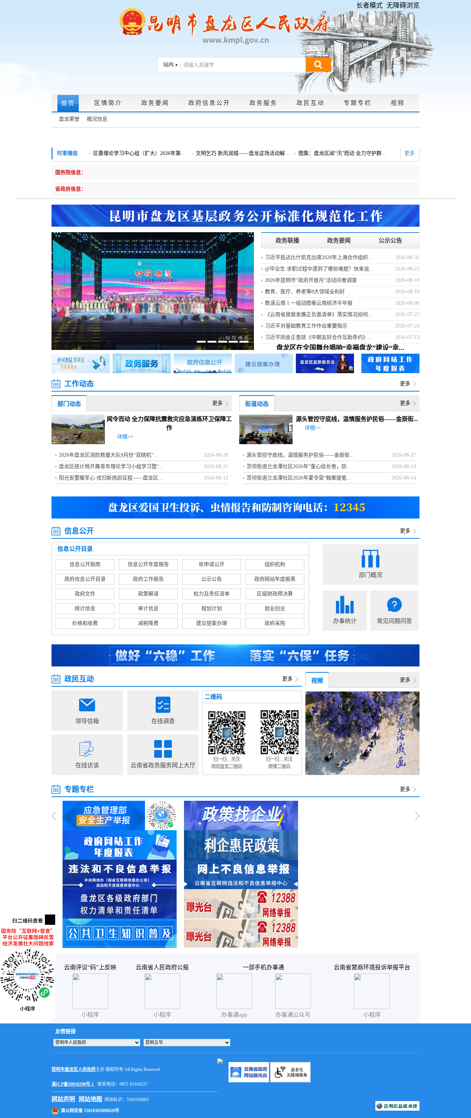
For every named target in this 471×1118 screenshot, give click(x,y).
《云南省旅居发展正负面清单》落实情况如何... (318, 314)
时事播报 (67, 153)
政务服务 (263, 103)
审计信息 (148, 608)
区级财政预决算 (275, 594)
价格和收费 (85, 623)
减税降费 (148, 623)
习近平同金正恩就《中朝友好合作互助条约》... (318, 337)
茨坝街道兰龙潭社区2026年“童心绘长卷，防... (299, 466)
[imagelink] (220, 1061)
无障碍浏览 (402, 5)
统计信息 (85, 608)
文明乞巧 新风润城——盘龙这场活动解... (242, 153)
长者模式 (369, 5)
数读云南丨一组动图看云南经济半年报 (309, 303)
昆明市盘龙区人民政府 (74, 1069)
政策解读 (148, 594)
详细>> (125, 436)
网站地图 (90, 1099)
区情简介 (108, 103)
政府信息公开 (209, 103)
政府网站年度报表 (274, 579)
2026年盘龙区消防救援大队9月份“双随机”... (108, 455)
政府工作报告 (148, 579)
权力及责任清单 (212, 594)
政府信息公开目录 (85, 579)
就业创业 (275, 608)
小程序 (372, 1015)
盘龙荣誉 (69, 119)
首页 (68, 103)
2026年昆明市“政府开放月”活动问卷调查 (311, 280)
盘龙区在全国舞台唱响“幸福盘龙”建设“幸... (340, 347)
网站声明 (63, 1099)
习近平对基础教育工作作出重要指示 (306, 326)
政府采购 (275, 623)
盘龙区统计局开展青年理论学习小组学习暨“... (111, 466)
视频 (398, 103)
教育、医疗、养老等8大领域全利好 (305, 291)
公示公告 (390, 240)
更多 (409, 153)
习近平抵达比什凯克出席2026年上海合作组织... (318, 257)
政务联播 (287, 240)
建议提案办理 (211, 623)
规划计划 (211, 608)
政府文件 (85, 594)
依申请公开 (211, 564)
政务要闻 (155, 103)
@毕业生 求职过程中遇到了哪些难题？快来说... (319, 269)
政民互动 (311, 103)
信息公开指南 (85, 564)
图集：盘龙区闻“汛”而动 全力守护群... (342, 153)
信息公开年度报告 (148, 564)
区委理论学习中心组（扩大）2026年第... (139, 153)
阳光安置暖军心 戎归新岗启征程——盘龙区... (111, 478)
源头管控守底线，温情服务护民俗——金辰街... (357, 419)
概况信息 (97, 119)
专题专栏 (358, 103)
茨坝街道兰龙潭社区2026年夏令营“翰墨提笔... (299, 478)
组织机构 (275, 564)
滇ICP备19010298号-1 (73, 1084)
